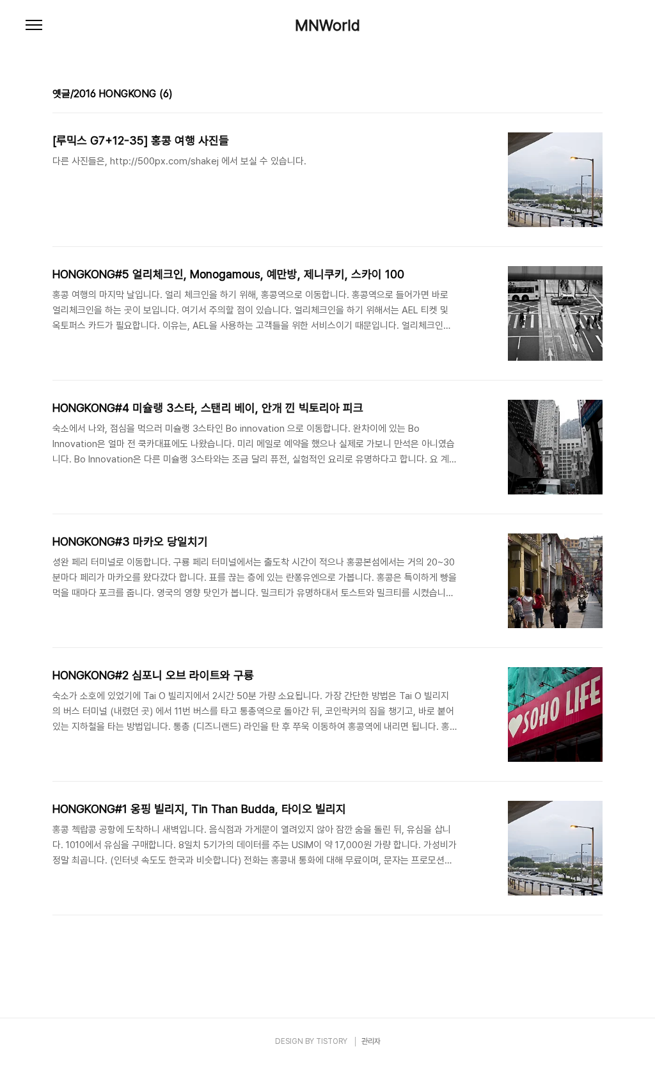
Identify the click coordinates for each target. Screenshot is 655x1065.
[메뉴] (34, 25)
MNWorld (327, 25)
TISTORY (331, 1041)
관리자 (371, 1041)
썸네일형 (577, 95)
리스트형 (595, 95)
